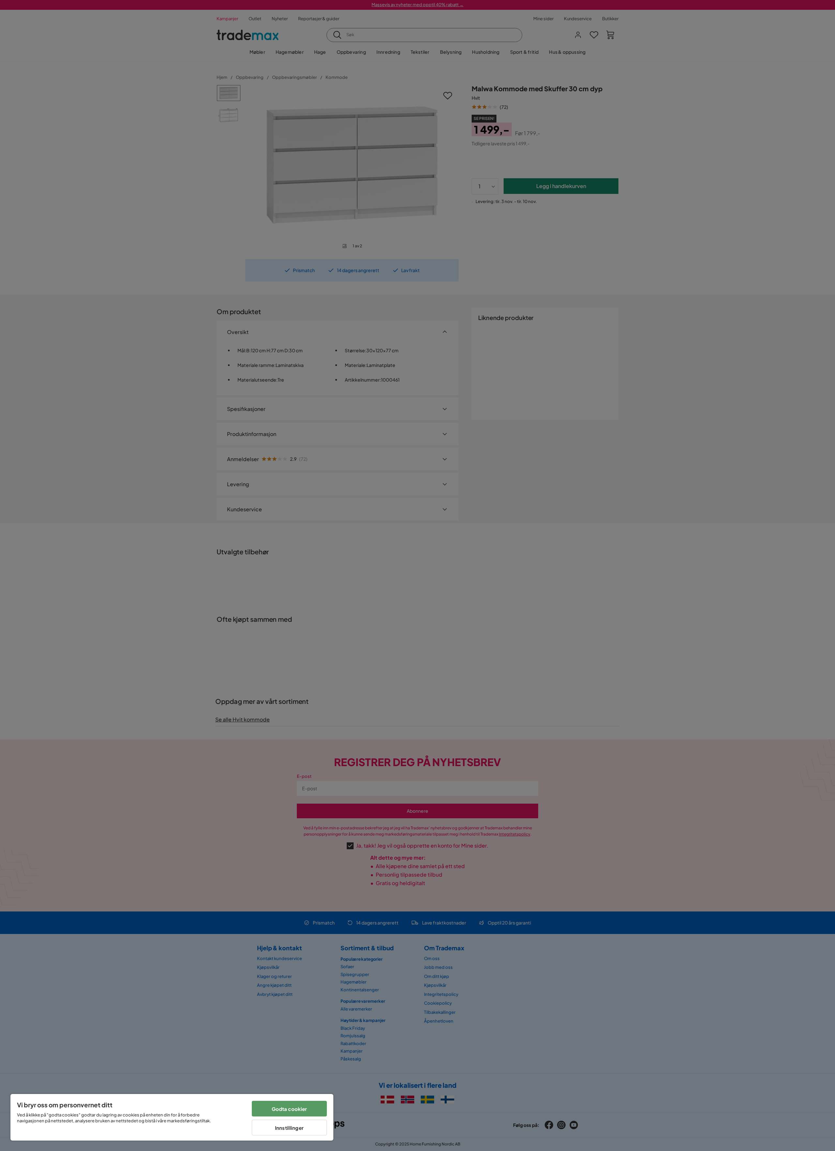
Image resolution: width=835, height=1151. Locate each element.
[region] (171, 1117)
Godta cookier (289, 1109)
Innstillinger (289, 1128)
